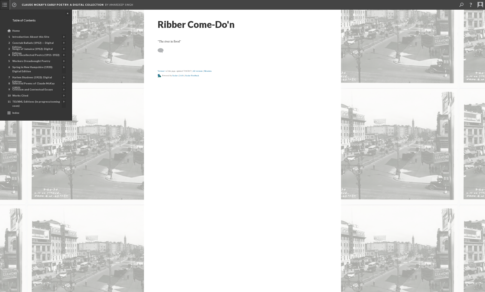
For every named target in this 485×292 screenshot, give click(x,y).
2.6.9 (181, 75)
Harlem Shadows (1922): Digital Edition (32, 79)
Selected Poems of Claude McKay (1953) (33, 85)
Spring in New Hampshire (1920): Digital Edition (32, 69)
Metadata (208, 71)
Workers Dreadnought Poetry (31, 61)
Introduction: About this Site (30, 36)
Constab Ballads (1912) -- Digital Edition (33, 45)
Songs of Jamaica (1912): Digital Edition (32, 51)
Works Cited (20, 95)
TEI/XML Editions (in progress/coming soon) (36, 103)
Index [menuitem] (15, 112)
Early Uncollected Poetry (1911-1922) (35, 55)
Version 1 (161, 71)
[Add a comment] (162, 50)
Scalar (175, 75)
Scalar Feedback (192, 75)
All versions (198, 71)
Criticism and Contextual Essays (32, 89)
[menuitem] (4, 4)
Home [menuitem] (16, 30)
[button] (471, 4)
